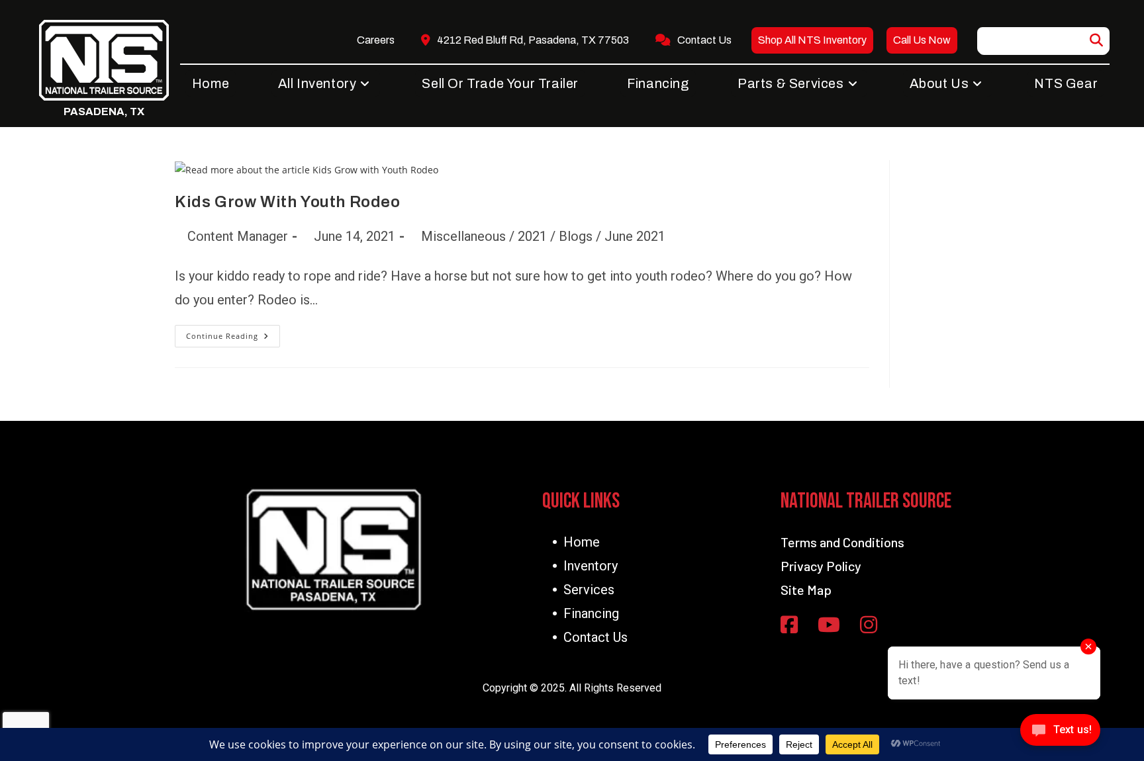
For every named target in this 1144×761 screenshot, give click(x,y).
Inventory (590, 566)
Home (581, 542)
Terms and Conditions (842, 542)
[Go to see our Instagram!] (868, 626)
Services (588, 590)
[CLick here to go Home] (334, 549)
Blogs (576, 236)
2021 (532, 236)
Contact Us (595, 637)
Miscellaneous (463, 236)
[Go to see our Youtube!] (829, 626)
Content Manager (237, 236)
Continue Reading (233, 339)
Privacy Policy (821, 566)
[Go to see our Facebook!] (789, 626)
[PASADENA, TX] (103, 60)
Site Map (806, 590)
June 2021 (634, 236)
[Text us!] (1060, 733)
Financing (591, 613)
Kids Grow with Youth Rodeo (288, 201)
